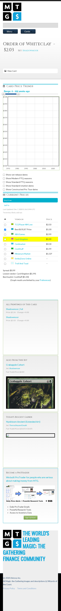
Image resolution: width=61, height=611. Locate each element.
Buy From (8, 200)
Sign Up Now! (30, 517)
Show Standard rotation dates (20, 185)
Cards (27, 31)
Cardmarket (20, 244)
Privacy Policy (9, 588)
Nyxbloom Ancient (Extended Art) (23, 421)
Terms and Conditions (26, 588)
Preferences (45, 280)
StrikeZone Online (23, 258)
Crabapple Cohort (15, 364)
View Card (11, 71)
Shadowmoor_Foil (14, 309)
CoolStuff (19, 249)
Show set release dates (17, 174)
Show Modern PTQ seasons (19, 178)
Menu (10, 31)
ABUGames (20, 234)
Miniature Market (22, 254)
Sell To (6, 205)
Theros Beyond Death (18, 425)
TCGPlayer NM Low (23, 224)
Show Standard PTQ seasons (19, 182)
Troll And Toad (21, 263)
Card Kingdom (21, 239)
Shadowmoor (30, 50)
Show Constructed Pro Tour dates (22, 189)
